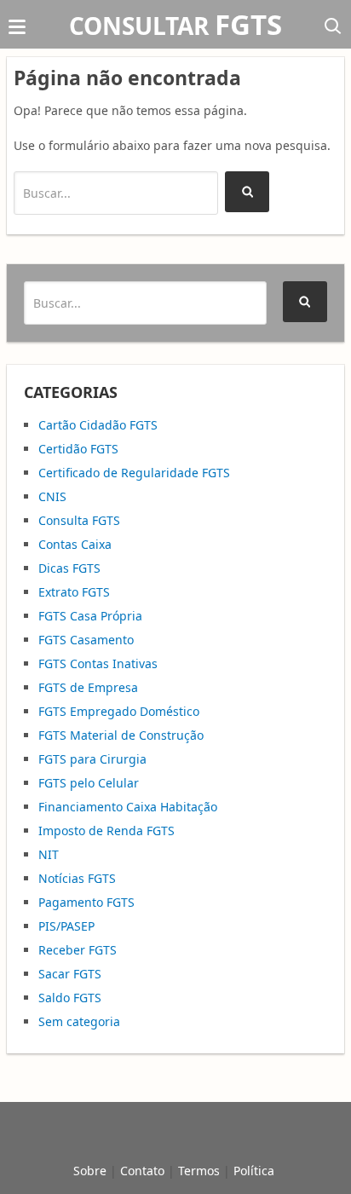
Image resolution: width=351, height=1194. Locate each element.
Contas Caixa (75, 544)
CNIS (52, 496)
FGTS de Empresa (88, 687)
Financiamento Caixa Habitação (127, 807)
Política (253, 1170)
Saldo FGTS (69, 997)
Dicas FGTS (69, 568)
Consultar (175, 25)
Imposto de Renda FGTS (106, 830)
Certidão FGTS (78, 449)
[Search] (247, 191)
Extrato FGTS (74, 592)
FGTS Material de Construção (121, 735)
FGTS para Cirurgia (92, 759)
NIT (48, 854)
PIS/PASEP (66, 926)
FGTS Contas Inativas (98, 663)
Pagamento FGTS (86, 902)
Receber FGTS (77, 950)
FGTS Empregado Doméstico (118, 711)
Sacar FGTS (69, 974)
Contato (142, 1170)
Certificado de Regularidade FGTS (134, 472)
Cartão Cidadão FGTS (98, 425)
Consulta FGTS (79, 520)
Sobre (89, 1170)
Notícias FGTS (77, 878)
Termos (199, 1170)
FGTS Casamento (86, 640)
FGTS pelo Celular (88, 783)
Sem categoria (79, 1021)
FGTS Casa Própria (90, 616)
